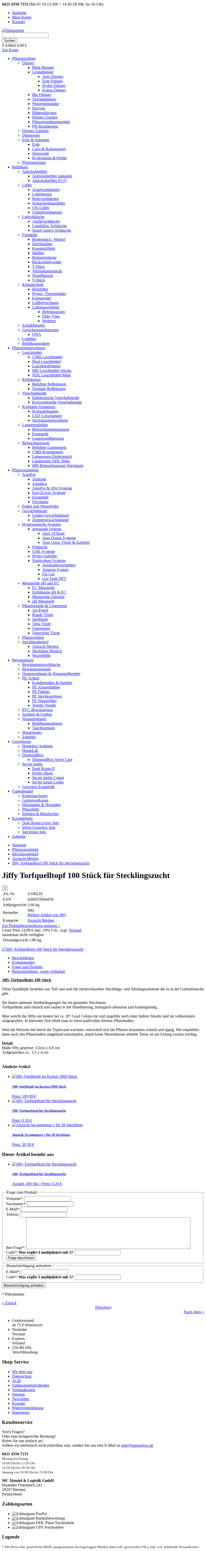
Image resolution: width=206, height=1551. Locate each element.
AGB (16, 1381)
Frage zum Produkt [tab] (27, 967)
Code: (39, 1252)
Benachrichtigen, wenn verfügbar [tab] (38, 971)
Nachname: (16, 1204)
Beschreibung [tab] (23, 958)
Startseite (19, 845)
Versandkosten (23, 1390)
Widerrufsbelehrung (27, 1408)
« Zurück (9, 1303)
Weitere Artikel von (46, 915)
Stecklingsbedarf (25, 854)
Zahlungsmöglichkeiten (30, 1385)
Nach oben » (194, 1312)
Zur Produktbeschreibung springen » (31, 926)
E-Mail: (13, 1209)
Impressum (20, 1412)
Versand (75, 930)
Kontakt (18, 1403)
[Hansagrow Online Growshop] (13, 30)
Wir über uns (22, 1372)
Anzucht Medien (25, 858)
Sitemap (18, 1394)
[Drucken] (103, 1307)
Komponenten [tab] (23, 962)
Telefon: (13, 1214)
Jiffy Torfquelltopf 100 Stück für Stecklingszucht (50, 863)
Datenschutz (22, 1376)
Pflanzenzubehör (25, 849)
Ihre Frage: (16, 1247)
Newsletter (20, 1399)
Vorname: (15, 1198)
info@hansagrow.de (137, 1445)
